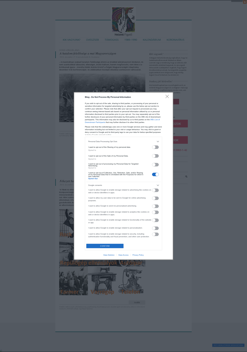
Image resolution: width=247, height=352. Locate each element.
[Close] (168, 97)
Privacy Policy (138, 255)
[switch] (155, 147)
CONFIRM (105, 246)
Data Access (123, 255)
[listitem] (123, 141)
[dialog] (123, 176)
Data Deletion (108, 255)
